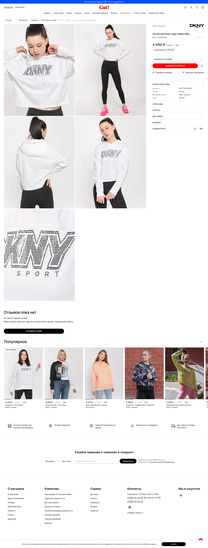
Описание (158, 104)
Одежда (78, 13)
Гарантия (94, 511)
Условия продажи (52, 515)
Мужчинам (19, 7)
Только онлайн (140, 13)
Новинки (47, 13)
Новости (11, 511)
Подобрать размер (164, 72)
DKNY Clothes (159, 26)
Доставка (158, 116)
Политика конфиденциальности (59, 511)
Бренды (114, 13)
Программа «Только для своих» (58, 494)
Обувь (69, 13)
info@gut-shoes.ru (135, 513)
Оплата (156, 110)
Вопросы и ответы (53, 506)
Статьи (11, 515)
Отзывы (11, 502)
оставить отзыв (34, 331)
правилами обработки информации (162, 462)
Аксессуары (58, 13)
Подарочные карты (157, 13)
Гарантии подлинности (55, 498)
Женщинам (8, 7)
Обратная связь (14, 506)
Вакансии (12, 519)
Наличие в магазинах (194, 72)
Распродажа (125, 13)
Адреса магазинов (16, 498)
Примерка (94, 502)
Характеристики (161, 84)
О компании (13, 494)
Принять (174, 544)
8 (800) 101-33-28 (135, 498)
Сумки (87, 13)
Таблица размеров (53, 519)
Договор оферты (52, 502)
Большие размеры (100, 13)
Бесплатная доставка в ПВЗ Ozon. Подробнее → (104, 2)
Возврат (157, 122)
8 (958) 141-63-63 (135, 501)
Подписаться (128, 461)
